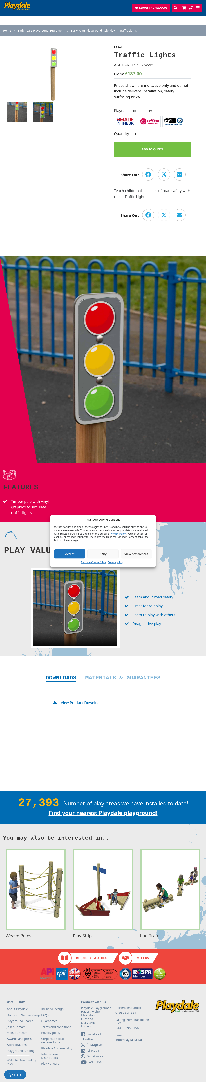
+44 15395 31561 (128, 1028)
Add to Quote (152, 149)
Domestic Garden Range (23, 1015)
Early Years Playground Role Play (93, 30)
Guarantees (49, 1021)
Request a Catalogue (92, 958)
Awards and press (19, 1039)
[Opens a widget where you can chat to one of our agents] (15, 1075)
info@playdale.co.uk (129, 1040)
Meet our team (17, 1033)
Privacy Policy (118, 533)
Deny (103, 554)
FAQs (45, 1015)
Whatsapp (95, 1056)
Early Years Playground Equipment (41, 30)
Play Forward (50, 1063)
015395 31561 (125, 1012)
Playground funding (21, 1051)
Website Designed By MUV (21, 1062)
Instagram (95, 1044)
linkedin (93, 1050)
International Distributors (50, 1056)
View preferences (136, 554)
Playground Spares (20, 1021)
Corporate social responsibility (52, 1040)
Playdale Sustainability (56, 1048)
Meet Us (143, 958)
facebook (94, 1034)
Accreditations (17, 1045)
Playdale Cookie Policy (93, 562)
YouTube (95, 1062)
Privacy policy (115, 562)
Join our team (16, 1027)
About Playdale (17, 1009)
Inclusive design (52, 1009)
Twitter (88, 1039)
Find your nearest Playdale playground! (103, 813)
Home (7, 30)
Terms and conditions (56, 1027)
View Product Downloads (82, 702)
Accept (69, 554)
